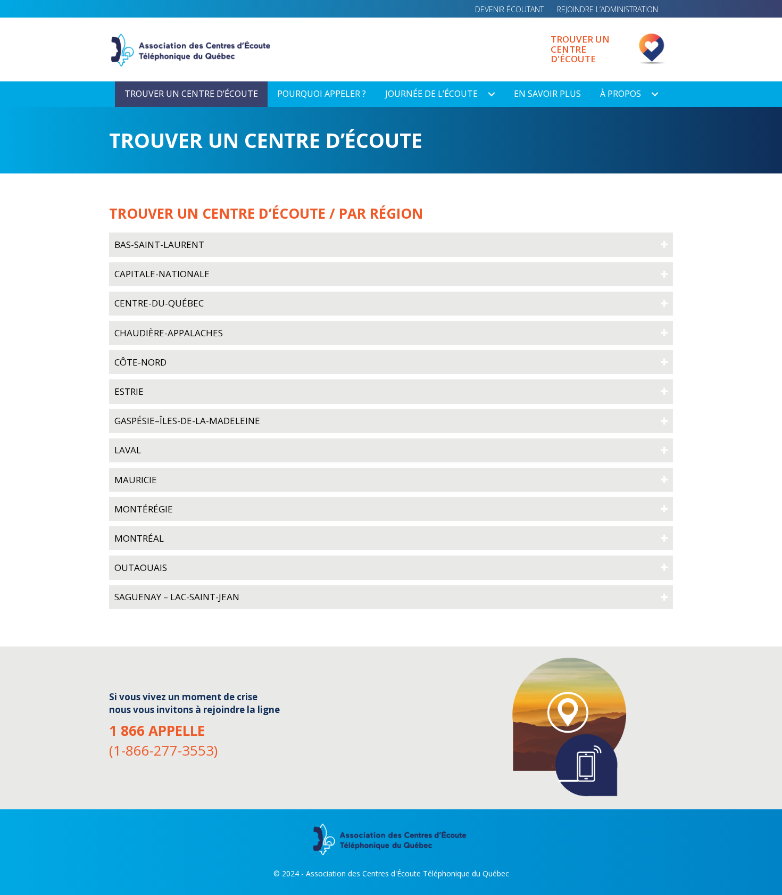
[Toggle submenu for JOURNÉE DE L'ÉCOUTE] (491, 94)
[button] (391, 244)
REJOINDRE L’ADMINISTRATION (607, 9)
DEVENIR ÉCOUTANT (509, 9)
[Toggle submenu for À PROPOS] (654, 94)
